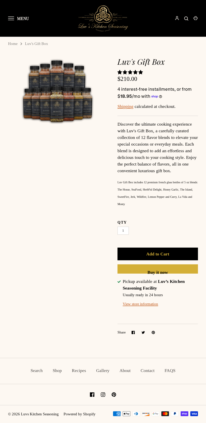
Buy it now (157, 272)
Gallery (102, 370)
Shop (57, 370)
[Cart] (195, 18)
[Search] (186, 18)
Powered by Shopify (80, 414)
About (125, 370)
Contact (147, 370)
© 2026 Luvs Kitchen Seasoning (33, 414)
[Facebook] (92, 394)
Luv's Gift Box (36, 44)
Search (37, 370)
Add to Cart (157, 253)
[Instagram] (103, 394)
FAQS (170, 370)
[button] (130, 72)
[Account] (177, 18)
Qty (122, 222)
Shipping (125, 106)
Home (13, 44)
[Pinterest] (113, 394)
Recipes (79, 370)
